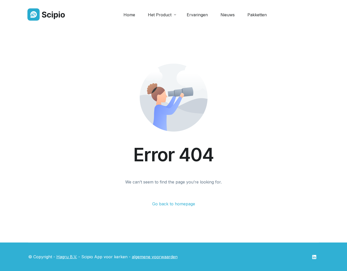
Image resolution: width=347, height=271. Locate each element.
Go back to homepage (173, 203)
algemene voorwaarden (155, 256)
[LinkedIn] (314, 257)
